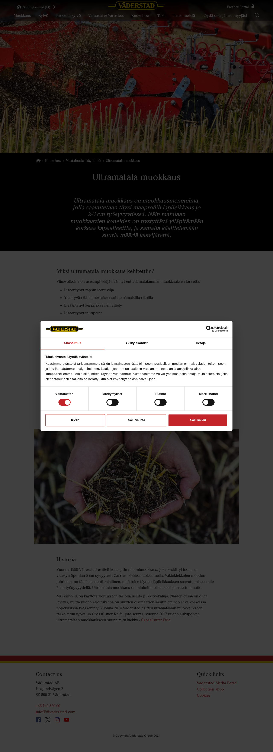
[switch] (112, 405)
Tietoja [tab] (200, 343)
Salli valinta (136, 420)
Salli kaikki (198, 420)
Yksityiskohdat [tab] (136, 343)
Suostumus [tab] (72, 343)
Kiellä (75, 420)
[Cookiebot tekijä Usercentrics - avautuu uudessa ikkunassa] (209, 329)
